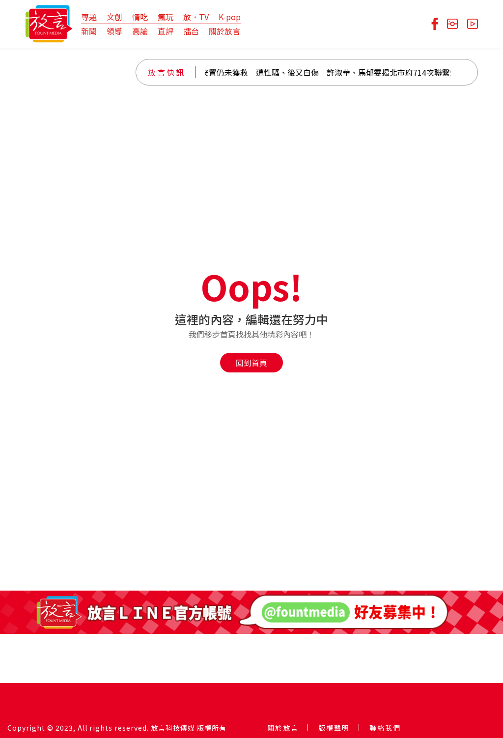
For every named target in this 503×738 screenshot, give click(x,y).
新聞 (89, 31)
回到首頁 (251, 363)
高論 (140, 31)
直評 (165, 31)
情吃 (140, 17)
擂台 (191, 31)
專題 (89, 17)
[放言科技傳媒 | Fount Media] (49, 22)
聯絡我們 (385, 728)
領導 (114, 31)
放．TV (196, 17)
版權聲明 (334, 728)
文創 (114, 17)
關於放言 (224, 31)
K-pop (230, 17)
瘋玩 (165, 17)
